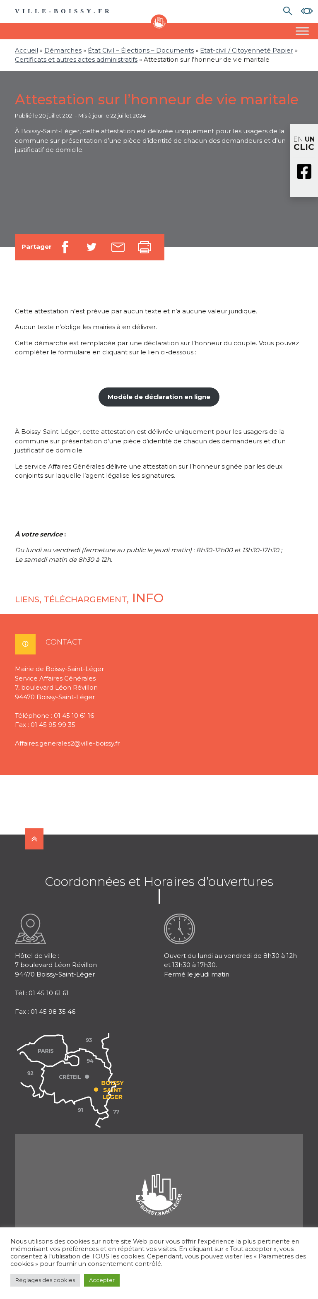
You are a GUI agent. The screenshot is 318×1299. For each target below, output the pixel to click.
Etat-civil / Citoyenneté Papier (246, 50)
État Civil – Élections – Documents (141, 50)
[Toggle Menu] (302, 31)
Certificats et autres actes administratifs (76, 59)
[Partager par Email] (118, 247)
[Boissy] (159, 1184)
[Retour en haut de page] (34, 838)
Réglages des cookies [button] (45, 1280)
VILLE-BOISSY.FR (63, 11)
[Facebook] (304, 172)
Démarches (63, 50)
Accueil (26, 50)
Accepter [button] (102, 1280)
